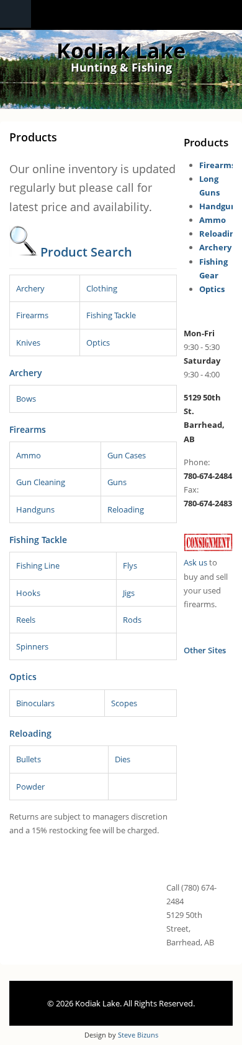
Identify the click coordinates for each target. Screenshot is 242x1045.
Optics (98, 342)
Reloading (125, 509)
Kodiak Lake (121, 50)
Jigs (129, 592)
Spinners (32, 646)
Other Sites (205, 650)
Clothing (101, 288)
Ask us (195, 562)
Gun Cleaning (40, 482)
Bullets (28, 759)
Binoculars (35, 703)
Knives (28, 342)
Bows (26, 398)
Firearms (32, 315)
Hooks (28, 592)
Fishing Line (38, 565)
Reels (25, 619)
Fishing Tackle (111, 315)
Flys (130, 565)
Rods (132, 619)
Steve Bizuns (138, 1034)
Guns (117, 482)
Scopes (124, 703)
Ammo (28, 455)
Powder (30, 786)
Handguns (35, 509)
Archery (30, 288)
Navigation (15, 14)
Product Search (86, 252)
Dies (122, 759)
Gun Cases (126, 455)
